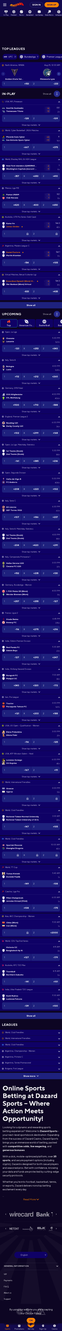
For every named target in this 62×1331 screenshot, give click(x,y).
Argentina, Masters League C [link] (17, 246)
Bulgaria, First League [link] (14, 1068)
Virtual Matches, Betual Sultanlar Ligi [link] (20, 275)
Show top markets (29, 125)
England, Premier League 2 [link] (16, 417)
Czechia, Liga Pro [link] (12, 891)
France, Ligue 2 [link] (11, 613)
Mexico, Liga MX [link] (12, 188)
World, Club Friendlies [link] (14, 810)
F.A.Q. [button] (6, 1287)
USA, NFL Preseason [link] (13, 101)
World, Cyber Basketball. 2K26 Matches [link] (22, 130)
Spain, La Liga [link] (11, 332)
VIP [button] (5, 1274)
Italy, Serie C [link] (10, 501)
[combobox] (31, 1255)
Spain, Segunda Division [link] (15, 473)
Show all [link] (47, 94)
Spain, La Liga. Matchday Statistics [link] (19, 445)
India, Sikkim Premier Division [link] (18, 641)
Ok (31, 1320)
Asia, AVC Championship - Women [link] (20, 916)
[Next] (59, 74)
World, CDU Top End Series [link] (16, 941)
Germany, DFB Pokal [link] (14, 388)
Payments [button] (8, 1280)
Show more (29, 1076)
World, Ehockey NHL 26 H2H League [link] (20, 159)
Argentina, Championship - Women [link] (20, 1051)
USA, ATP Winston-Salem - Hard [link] (19, 754)
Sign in (36, 4)
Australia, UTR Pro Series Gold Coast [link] (20, 217)
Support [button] (7, 1299)
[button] (31, 102)
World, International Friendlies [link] (17, 782)
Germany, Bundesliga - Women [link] (18, 585)
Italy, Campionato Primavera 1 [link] (17, 557)
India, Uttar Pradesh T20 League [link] (19, 989)
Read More (29, 1199)
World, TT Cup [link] (11, 867)
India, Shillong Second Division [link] (18, 669)
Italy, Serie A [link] (10, 360)
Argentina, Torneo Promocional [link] (18, 1063)
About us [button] (7, 1293)
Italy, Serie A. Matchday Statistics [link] (19, 529)
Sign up (51, 4)
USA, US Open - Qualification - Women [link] (22, 726)
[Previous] (3, 74)
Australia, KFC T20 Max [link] (15, 965)
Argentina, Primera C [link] (14, 1057)
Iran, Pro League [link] (12, 697)
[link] (17, 4)
